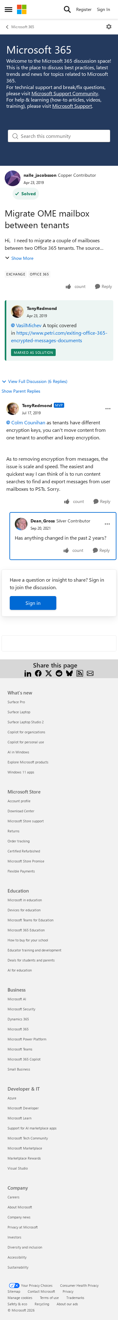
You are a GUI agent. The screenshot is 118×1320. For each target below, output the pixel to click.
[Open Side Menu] (8, 9)
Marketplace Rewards (24, 1158)
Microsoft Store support (26, 821)
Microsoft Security (21, 1009)
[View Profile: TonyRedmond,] (17, 311)
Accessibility (17, 1257)
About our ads (67, 1304)
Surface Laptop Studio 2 (26, 722)
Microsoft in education (25, 900)
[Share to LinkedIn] (28, 672)
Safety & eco (17, 1304)
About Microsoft (20, 1207)
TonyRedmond (42, 308)
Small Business (19, 1069)
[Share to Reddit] (59, 672)
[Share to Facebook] (38, 672)
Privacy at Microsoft (23, 1227)
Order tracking (19, 841)
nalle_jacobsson (40, 175)
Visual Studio (18, 1168)
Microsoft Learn (19, 1118)
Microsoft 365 (22, 26)
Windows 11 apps (21, 772)
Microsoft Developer (23, 1108)
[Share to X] (48, 672)
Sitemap (14, 1291)
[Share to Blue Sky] (69, 672)
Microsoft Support (72, 105)
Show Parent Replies (21, 391)
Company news (19, 1217)
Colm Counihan (28, 422)
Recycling (42, 1304)
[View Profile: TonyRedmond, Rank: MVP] (12, 408)
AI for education (20, 970)
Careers (14, 1197)
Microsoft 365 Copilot (24, 1059)
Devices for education (24, 910)
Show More (22, 258)
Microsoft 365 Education (26, 930)
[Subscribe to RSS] (79, 672)
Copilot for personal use (26, 742)
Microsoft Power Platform (27, 1039)
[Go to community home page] (21, 9)
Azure (12, 1098)
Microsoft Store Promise (26, 861)
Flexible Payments (21, 871)
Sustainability (18, 1267)
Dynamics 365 (18, 1019)
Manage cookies (20, 1297)
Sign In (103, 9)
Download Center (21, 811)
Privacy (68, 1291)
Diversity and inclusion (25, 1247)
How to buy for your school (28, 940)
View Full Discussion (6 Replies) (37, 381)
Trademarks (75, 1297)
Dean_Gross (43, 521)
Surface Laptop (19, 712)
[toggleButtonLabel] (108, 26)
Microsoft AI (17, 999)
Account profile (19, 801)
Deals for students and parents (31, 960)
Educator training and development (34, 950)
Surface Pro (16, 701)
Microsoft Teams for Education (30, 920)
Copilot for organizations (26, 732)
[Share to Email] (90, 672)
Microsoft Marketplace (25, 1148)
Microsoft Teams (20, 1049)
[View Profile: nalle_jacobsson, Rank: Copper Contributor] (12, 178)
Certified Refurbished (24, 851)
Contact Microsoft (41, 1291)
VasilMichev (29, 325)
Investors (14, 1237)
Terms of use (49, 1297)
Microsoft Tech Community (28, 1138)
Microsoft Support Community (64, 93)
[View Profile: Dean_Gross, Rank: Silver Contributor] (21, 524)
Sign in (33, 603)
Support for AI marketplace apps (32, 1128)
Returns (14, 831)
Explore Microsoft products (28, 762)
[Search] (67, 9)
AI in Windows (18, 752)
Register (84, 9)
